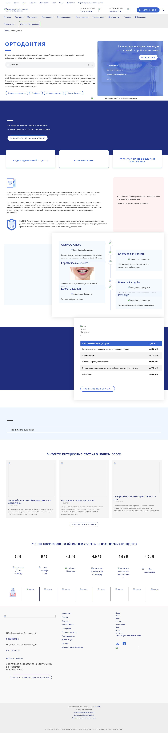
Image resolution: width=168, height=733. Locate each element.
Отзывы (33, 3)
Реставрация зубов (69, 632)
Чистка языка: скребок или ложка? (77, 500)
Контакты (71, 3)
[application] (11, 17)
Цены (24, 3)
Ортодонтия (32, 17)
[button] (148, 10)
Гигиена (7, 17)
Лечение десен (82, 17)
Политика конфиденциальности (84, 712)
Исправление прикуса (16, 93)
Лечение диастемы (53, 93)
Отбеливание (140, 17)
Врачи (16, 3)
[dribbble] (124, 643)
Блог (54, 3)
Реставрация (47, 17)
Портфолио (44, 3)
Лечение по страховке (29, 24)
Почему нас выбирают (22, 430)
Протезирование (64, 17)
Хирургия (19, 17)
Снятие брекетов (74, 93)
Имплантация (98, 17)
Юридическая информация (72, 647)
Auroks (97, 706)
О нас (8, 3)
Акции (61, 3)
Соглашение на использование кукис (84, 718)
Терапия (127, 17)
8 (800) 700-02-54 (86, 11)
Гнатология (9, 24)
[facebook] (117, 643)
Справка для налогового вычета (90, 3)
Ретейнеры (36, 93)
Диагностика (114, 17)
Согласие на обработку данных (84, 715)
